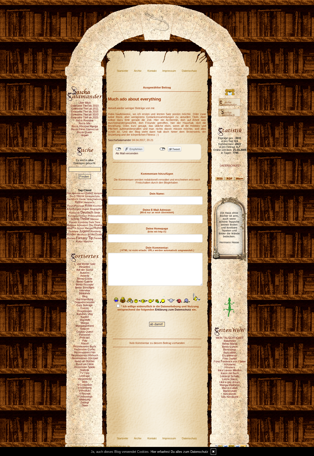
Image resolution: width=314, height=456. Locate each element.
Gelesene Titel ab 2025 (84, 117)
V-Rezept (84, 393)
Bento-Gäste (84, 278)
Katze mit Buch (230, 373)
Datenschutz (189, 70)
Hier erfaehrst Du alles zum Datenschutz (179, 452)
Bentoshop (229, 349)
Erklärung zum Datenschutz (173, 309)
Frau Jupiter (229, 358)
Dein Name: (157, 193)
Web (84, 381)
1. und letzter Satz (84, 263)
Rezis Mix (85, 123)
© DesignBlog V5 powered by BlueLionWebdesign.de (98, 446)
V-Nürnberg (85, 387)
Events (84, 308)
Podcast (85, 337)
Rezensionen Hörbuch (84, 355)
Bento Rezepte (84, 284)
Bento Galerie (85, 281)
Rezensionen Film (84, 352)
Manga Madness (230, 385)
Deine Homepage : (157, 230)
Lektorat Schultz (229, 376)
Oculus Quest (84, 331)
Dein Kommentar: (157, 249)
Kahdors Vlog (85, 314)
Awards (84, 275)
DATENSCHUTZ (230, 165)
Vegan (84, 135)
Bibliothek (84, 293)
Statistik (84, 370)
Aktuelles (84, 266)
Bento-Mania (229, 343)
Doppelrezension (85, 302)
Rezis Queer (84, 132)
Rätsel (85, 343)
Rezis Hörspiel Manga (85, 126)
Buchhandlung (84, 299)
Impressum (169, 70)
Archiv (138, 70)
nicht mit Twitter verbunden (162, 149)
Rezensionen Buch (84, 346)
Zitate (84, 405)
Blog (84, 296)
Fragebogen (85, 311)
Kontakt (152, 70)
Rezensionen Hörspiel (85, 358)
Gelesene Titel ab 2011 (84, 108)
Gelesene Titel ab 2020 (84, 114)
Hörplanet (230, 364)
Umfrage (84, 375)
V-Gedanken (84, 384)
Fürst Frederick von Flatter (230, 361)
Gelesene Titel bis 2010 (85, 105)
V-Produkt (85, 390)
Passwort (84, 334)
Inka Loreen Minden (229, 370)
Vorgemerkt (85, 378)
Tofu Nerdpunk (229, 396)
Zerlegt (84, 402)
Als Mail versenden (127, 153)
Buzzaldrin (229, 352)
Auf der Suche (84, 269)
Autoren (84, 272)
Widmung (84, 399)
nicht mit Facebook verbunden (118, 149)
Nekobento (229, 393)
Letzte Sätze (229, 379)
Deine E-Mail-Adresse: (157, 211)
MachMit (85, 319)
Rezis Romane (84, 120)
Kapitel (85, 316)
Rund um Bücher (85, 361)
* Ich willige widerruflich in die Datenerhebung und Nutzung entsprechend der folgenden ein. (158, 308)
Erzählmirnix (229, 355)
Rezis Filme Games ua (84, 129)
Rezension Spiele (84, 367)
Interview (84, 290)
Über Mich (84, 102)
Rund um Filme (85, 364)
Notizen (84, 328)
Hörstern (229, 367)
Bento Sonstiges (84, 287)
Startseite (122, 70)
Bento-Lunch (229, 346)
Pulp (84, 340)
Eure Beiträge (85, 305)
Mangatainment (85, 325)
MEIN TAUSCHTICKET (230, 337)
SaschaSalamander (119, 140)
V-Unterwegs (84, 396)
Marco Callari (229, 387)
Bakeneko (230, 340)
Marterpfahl (229, 390)
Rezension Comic (84, 349)
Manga (85, 322)
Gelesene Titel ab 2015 (84, 111)
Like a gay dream (229, 382)
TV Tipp (84, 372)
